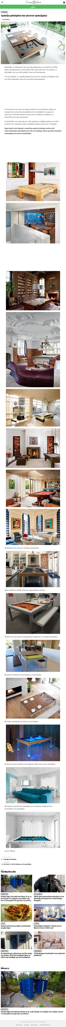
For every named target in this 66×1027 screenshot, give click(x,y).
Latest (33, 7)
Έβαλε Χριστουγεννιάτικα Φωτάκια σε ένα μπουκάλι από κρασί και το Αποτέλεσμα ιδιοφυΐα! (49, 898)
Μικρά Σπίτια (4, 894)
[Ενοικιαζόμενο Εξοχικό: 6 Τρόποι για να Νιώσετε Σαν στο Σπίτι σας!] (49, 913)
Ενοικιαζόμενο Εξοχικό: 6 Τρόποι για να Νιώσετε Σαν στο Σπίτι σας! (47, 927)
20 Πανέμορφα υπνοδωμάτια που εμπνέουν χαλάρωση (49, 954)
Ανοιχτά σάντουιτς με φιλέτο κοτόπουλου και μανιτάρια (16, 927)
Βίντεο (39, 894)
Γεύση (3, 923)
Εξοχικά (36, 923)
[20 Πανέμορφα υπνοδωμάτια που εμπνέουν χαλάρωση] (49, 940)
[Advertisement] (33, 94)
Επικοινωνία (19, 1025)
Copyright (26, 1025)
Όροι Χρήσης (34, 1025)
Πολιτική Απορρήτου (44, 1025)
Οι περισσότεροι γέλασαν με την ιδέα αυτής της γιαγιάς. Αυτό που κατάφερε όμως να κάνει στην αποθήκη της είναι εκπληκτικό (16, 955)
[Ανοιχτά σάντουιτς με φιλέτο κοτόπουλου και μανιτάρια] (16, 913)
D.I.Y (35, 894)
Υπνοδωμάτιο (38, 951)
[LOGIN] (64, 2)
